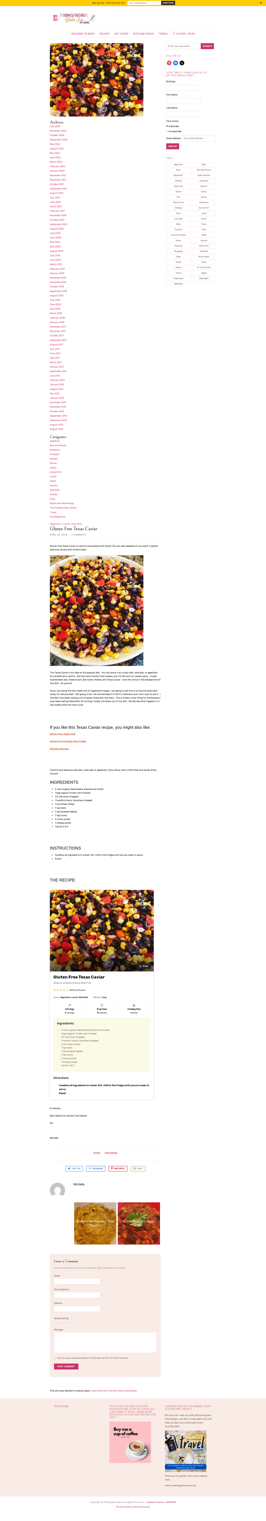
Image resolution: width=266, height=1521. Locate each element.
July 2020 (55, 233)
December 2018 (58, 277)
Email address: (174, 138)
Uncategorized (57, 516)
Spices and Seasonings (62, 503)
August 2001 (56, 429)
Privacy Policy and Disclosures (133, 1507)
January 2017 (57, 367)
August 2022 (57, 148)
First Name (171, 94)
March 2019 (56, 264)
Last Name (171, 108)
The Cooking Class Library (63, 507)
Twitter (76, 1168)
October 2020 (57, 220)
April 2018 (55, 309)
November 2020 (58, 215)
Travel (163, 33)
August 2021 (56, 193)
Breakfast (55, 450)
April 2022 (55, 157)
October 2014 (57, 411)
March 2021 (56, 206)
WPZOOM (171, 1502)
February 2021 (57, 211)
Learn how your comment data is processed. (114, 1390)
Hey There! (121, 33)
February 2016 (57, 380)
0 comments (78, 535)
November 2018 (58, 282)
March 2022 (56, 162)
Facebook (97, 1168)
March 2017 (56, 362)
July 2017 (55, 349)
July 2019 (55, 255)
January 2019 (57, 273)
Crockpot (54, 454)
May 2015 (55, 393)
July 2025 (55, 126)
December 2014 (58, 402)
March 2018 (56, 313)
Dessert (54, 458)
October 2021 (57, 184)
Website (58, 1303)
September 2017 (58, 340)
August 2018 (56, 295)
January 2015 (57, 398)
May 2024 (55, 144)
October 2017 (57, 335)
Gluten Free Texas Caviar (73, 529)
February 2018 (57, 318)
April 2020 (55, 246)
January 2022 (57, 170)
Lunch (53, 476)
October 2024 (57, 135)
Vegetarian (111, 1153)
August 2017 (56, 344)
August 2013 (56, 424)
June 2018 (55, 304)
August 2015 (56, 389)
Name (57, 1275)
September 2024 (58, 139)
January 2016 (57, 384)
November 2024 (58, 131)
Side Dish (55, 490)
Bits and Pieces (143, 33)
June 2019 (55, 260)
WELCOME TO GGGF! (83, 33)
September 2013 (58, 420)
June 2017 (55, 353)
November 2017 (58, 331)
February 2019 (57, 269)
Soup (52, 499)
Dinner (53, 463)
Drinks (53, 467)
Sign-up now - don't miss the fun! (108, 3)
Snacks (53, 494)
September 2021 (58, 188)
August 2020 (57, 228)
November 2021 (58, 179)
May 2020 (55, 242)
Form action (172, 121)
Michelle (79, 1184)
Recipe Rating (61, 1318)
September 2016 (58, 371)
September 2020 (58, 224)
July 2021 (55, 197)
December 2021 (58, 175)
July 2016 (55, 375)
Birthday (170, 81)
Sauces (53, 485)
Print (140, 1168)
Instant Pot (56, 472)
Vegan (96, 1153)
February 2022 (57, 166)
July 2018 (55, 300)
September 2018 (58, 291)
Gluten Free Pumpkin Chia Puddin (68, 741)
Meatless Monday (59, 749)
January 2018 (57, 322)
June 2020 (55, 237)
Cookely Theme (155, 1502)
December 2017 (58, 326)
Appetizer (55, 441)
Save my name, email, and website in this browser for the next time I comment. (92, 1358)
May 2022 (55, 153)
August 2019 (56, 251)
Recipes (104, 33)
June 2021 (55, 202)
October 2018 (57, 286)
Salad (53, 481)
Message (58, 1329)
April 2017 (55, 358)
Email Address (61, 1289)
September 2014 (58, 416)
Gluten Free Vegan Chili (62, 734)
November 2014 (58, 407)
